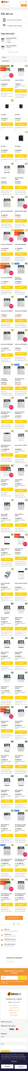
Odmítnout (7, 1066)
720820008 (15, 1015)
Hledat (24, 5)
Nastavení (14, 1061)
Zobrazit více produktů (13, 52)
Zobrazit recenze (9, 961)
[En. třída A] (21, 302)
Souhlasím (20, 1067)
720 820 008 (15, 1008)
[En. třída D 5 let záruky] (21, 370)
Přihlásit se (5, 1052)
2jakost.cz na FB (15, 1010)
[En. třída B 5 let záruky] (21, 269)
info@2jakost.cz (15, 1005)
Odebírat (22, 977)
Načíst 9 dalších (12, 918)
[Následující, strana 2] (14, 924)
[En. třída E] (7, 106)
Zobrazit (7, 89)
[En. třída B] (21, 403)
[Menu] (26, 2)
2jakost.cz (15, 1012)
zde (24, 1058)
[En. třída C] (21, 71)
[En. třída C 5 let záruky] (21, 816)
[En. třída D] (21, 138)
